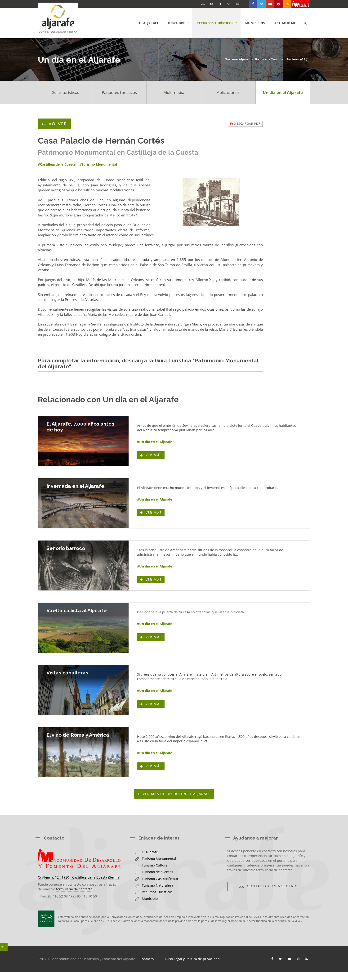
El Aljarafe (149, 23)
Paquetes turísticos (119, 92)
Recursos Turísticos (267, 59)
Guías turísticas (65, 92)
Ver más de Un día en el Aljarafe (176, 794)
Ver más (154, 455)
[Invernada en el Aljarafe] (83, 503)
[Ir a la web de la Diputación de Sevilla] (46, 918)
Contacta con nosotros (271, 886)
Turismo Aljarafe (237, 59)
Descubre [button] (180, 29)
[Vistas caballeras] (83, 690)
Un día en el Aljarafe (297, 59)
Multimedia (173, 92)
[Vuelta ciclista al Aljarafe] (83, 628)
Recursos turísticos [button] (219, 29)
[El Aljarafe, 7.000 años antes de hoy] (83, 441)
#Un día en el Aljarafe (154, 442)
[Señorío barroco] (83, 565)
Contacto (147, 959)
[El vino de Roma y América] (83, 752)
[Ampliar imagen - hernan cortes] (211, 201)
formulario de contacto (74, 889)
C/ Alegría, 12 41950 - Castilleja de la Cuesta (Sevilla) (79, 877)
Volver (58, 124)
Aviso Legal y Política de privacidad (192, 959)
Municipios (255, 23)
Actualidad (284, 23)
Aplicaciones (228, 92)
